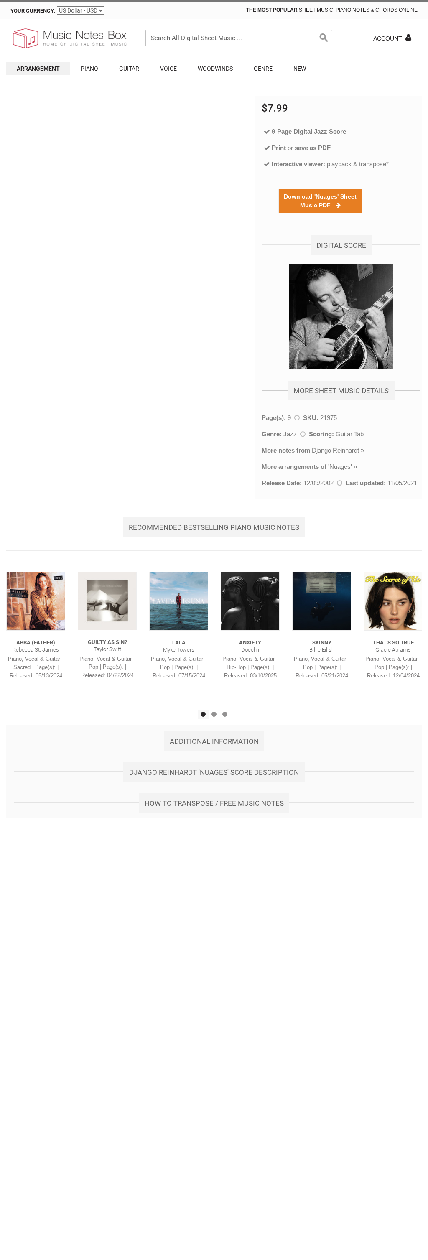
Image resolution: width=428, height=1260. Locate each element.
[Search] (324, 38)
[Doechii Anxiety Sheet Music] (250, 601)
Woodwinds (215, 68)
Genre (263, 68)
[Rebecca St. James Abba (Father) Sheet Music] (36, 601)
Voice (168, 68)
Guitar (129, 68)
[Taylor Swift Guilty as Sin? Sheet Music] (107, 601)
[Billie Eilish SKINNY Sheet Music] (322, 601)
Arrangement (38, 68)
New (299, 68)
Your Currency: (33, 11)
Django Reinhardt (335, 450)
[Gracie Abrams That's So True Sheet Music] (393, 601)
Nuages (340, 466)
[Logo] (69, 38)
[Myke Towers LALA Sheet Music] (179, 601)
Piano (89, 68)
